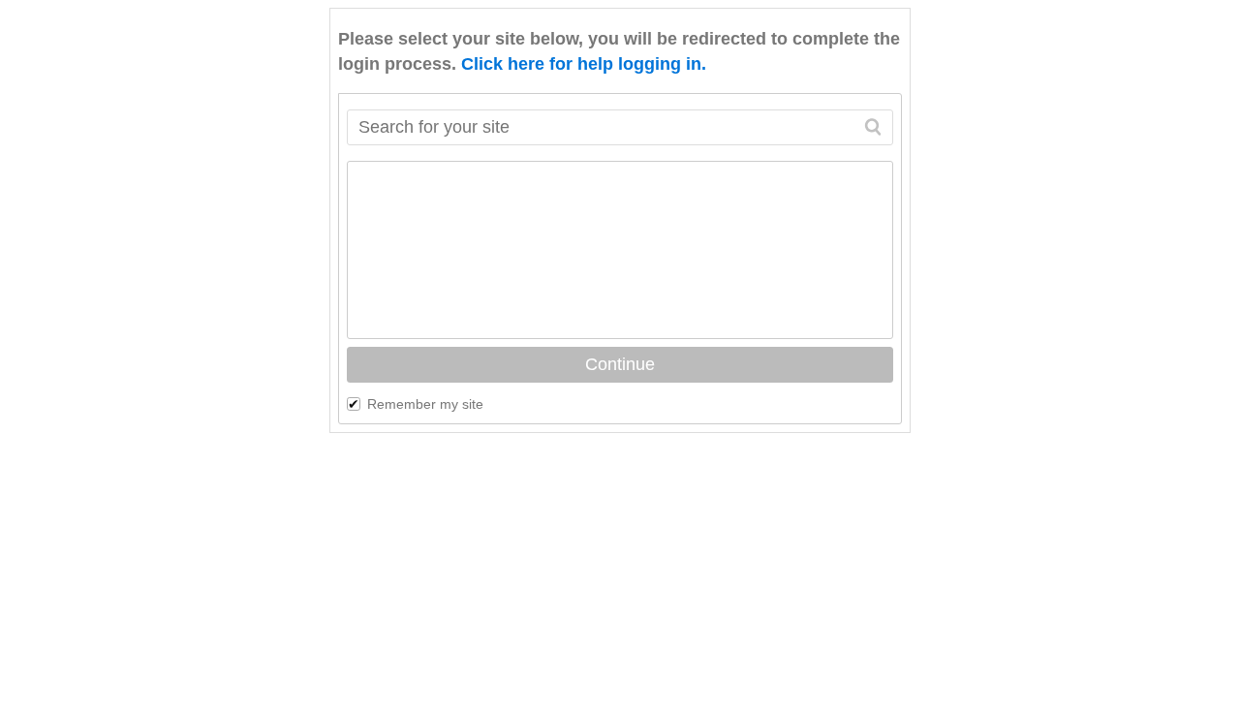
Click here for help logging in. (583, 64)
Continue (620, 364)
